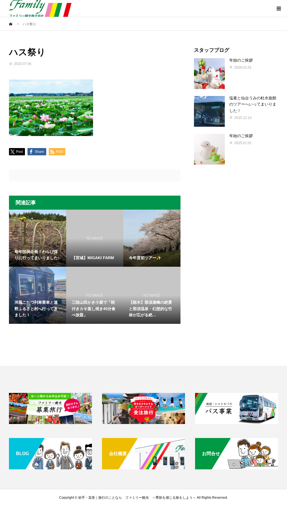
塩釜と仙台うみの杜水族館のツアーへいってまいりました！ (252, 104)
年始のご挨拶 (241, 60)
